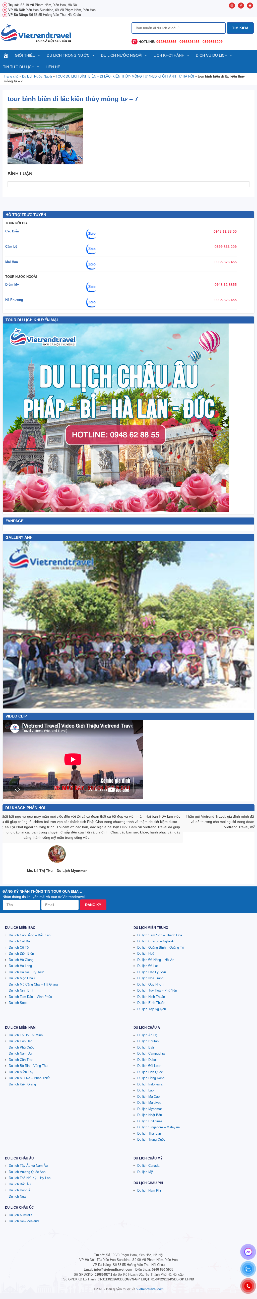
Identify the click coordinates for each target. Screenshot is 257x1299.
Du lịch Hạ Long (20, 966)
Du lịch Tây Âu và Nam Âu (28, 1165)
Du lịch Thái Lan (149, 1133)
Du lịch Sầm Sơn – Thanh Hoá (159, 935)
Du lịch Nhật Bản (149, 1115)
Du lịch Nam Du (20, 1053)
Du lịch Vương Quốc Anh (27, 1172)
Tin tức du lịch (18, 67)
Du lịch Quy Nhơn (150, 984)
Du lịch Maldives (149, 1103)
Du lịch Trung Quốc (151, 1139)
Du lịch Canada (148, 1165)
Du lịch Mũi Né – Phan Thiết (29, 1078)
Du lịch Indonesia (149, 1084)
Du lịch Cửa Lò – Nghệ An (156, 941)
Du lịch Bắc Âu (20, 1184)
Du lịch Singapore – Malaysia (158, 1127)
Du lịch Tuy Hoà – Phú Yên (157, 990)
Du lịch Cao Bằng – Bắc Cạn (29, 935)
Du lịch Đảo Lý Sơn (151, 972)
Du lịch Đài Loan (149, 1066)
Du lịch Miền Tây (21, 1072)
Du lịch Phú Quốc (21, 1047)
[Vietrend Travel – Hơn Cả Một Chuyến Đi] (36, 33)
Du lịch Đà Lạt (147, 966)
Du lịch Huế (145, 953)
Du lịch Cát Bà (19, 941)
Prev (9, 625)
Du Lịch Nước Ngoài (121, 55)
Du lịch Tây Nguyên (151, 1009)
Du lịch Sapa (18, 1003)
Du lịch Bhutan (148, 1041)
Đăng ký (93, 905)
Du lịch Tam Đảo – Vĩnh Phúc (30, 997)
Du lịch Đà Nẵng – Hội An (155, 960)
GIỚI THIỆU (25, 55)
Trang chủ (11, 76)
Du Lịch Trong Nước (68, 55)
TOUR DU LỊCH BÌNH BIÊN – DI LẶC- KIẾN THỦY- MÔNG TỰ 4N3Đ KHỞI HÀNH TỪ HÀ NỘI (125, 76)
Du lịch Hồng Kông (150, 1078)
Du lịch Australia (20, 1215)
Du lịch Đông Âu (20, 1190)
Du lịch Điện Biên (21, 953)
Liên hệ (53, 67)
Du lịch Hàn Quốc (150, 1072)
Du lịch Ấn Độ (147, 1035)
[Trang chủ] (6, 55)
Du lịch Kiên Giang (22, 1084)
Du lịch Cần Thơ (21, 1060)
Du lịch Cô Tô (19, 947)
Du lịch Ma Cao (148, 1096)
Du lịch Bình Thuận (151, 1003)
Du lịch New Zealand (24, 1221)
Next (248, 625)
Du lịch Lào (145, 1090)
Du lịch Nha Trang (150, 978)
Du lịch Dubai (147, 1060)
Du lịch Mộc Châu (22, 978)
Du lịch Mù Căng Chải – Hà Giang (33, 984)
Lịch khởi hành (169, 55)
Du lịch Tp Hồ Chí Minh (26, 1035)
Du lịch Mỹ (145, 1172)
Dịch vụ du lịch (211, 55)
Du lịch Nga (17, 1196)
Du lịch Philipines (149, 1121)
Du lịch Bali (145, 1047)
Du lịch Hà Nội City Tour (26, 972)
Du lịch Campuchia (151, 1053)
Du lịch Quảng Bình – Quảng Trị (160, 947)
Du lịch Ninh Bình (21, 990)
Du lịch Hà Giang (21, 960)
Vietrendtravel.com (150, 1289)
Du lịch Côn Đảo (20, 1041)
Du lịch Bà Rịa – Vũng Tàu (28, 1066)
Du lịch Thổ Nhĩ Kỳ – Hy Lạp (29, 1178)
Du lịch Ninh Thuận (151, 997)
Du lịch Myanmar (149, 1109)
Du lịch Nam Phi (149, 1190)
